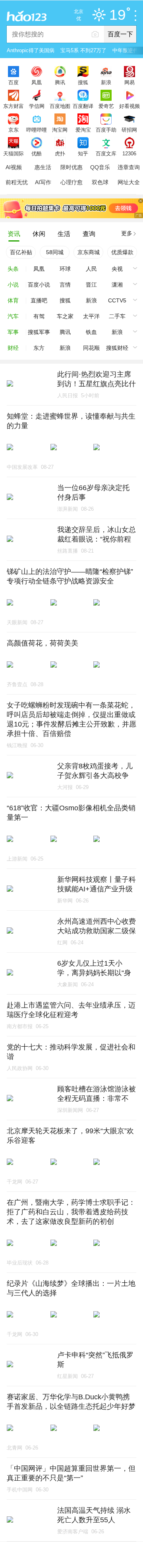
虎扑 (60, 153)
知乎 (83, 153)
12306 (129, 153)
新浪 (106, 82)
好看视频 (129, 106)
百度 (13, 82)
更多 (126, 233)
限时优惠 (71, 167)
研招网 (129, 129)
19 (117, 15)
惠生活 (43, 167)
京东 (13, 129)
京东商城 (88, 252)
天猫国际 (13, 153)
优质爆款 (122, 252)
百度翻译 (83, 106)
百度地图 (60, 106)
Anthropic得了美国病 (30, 50)
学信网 (36, 106)
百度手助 (106, 129)
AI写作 (43, 182)
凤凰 (36, 82)
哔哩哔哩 (36, 129)
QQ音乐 (100, 167)
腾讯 (60, 82)
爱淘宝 (83, 129)
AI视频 (14, 167)
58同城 (55, 252)
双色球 (100, 182)
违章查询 (129, 167)
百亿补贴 (21, 252)
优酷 (36, 153)
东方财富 (13, 106)
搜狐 (83, 82)
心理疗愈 (71, 182)
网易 (129, 82)
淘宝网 (60, 129)
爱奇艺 (106, 106)
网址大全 (129, 182)
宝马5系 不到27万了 (83, 50)
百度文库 (106, 153)
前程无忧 (17, 182)
